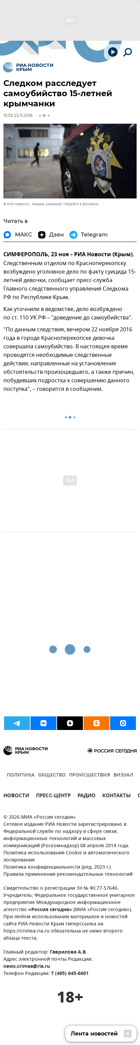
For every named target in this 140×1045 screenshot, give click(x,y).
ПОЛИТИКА (21, 775)
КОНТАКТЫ (116, 796)
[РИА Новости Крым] (28, 67)
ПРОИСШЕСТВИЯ (89, 775)
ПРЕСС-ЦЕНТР (53, 796)
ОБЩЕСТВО (52, 775)
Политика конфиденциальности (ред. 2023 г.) (57, 867)
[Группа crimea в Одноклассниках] (96, 723)
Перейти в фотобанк (81, 204)
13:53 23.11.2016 (17, 115)
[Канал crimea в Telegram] (17, 723)
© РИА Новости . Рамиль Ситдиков (32, 204)
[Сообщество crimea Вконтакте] (43, 723)
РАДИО (86, 796)
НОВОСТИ (16, 796)
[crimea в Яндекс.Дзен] (70, 723)
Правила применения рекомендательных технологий (68, 874)
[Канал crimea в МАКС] (123, 723)
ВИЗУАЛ (123, 775)
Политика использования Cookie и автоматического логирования (66, 856)
